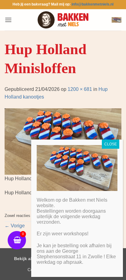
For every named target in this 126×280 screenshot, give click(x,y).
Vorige (15, 225)
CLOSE (110, 144)
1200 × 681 (80, 89)
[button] (8, 19)
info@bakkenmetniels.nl (92, 4)
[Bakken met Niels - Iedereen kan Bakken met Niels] (63, 19)
